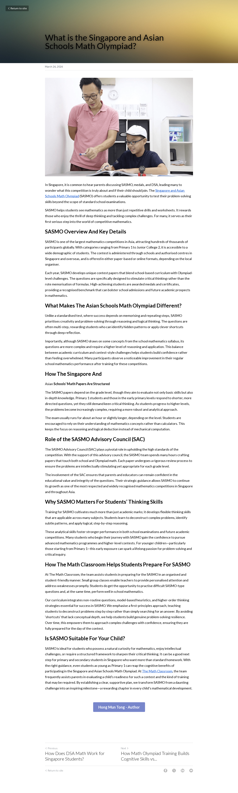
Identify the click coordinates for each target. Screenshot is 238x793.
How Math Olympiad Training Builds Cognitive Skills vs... (155, 756)
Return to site (18, 8)
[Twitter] (174, 770)
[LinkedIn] (182, 770)
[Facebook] (165, 770)
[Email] (191, 770)
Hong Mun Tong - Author (119, 707)
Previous (53, 748)
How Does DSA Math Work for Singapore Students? (75, 756)
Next (123, 748)
